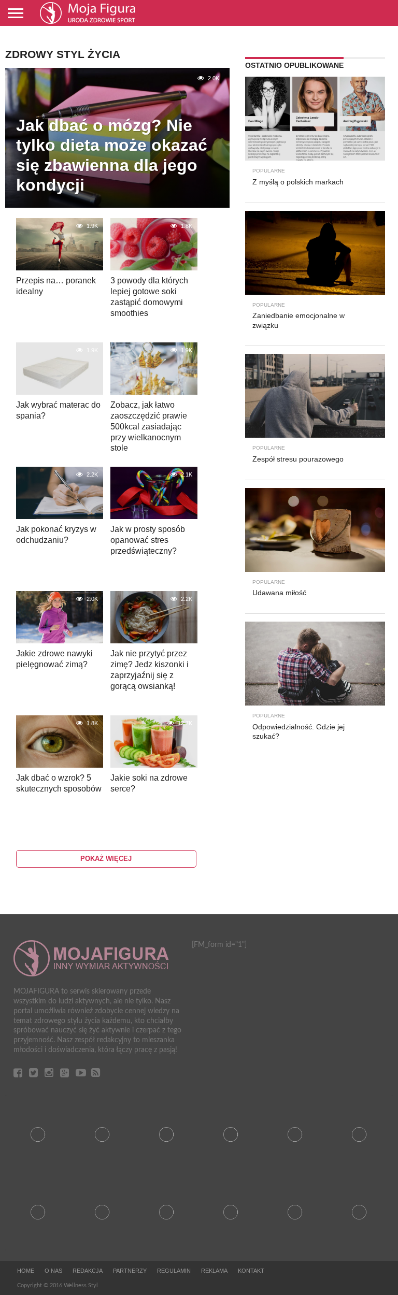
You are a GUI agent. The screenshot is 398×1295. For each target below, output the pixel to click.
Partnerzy (130, 1271)
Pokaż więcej (106, 858)
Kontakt (251, 1271)
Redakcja (88, 1271)
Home (25, 1271)
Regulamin (174, 1271)
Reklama (214, 1271)
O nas (53, 1271)
